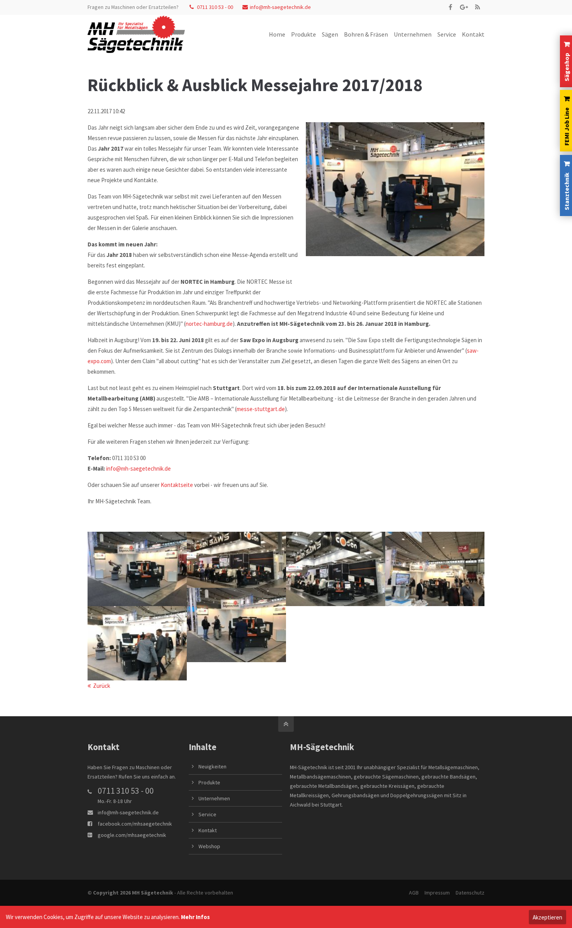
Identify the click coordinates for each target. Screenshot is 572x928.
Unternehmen (214, 798)
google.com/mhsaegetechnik (132, 834)
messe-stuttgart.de (261, 409)
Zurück (101, 685)
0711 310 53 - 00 (214, 7)
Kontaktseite (177, 485)
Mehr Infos (195, 917)
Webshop (209, 846)
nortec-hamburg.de (209, 323)
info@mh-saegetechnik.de (280, 7)
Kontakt (207, 830)
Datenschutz (470, 892)
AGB (414, 892)
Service (207, 814)
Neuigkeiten (212, 766)
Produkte (209, 782)
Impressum (437, 892)
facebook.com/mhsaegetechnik (135, 823)
